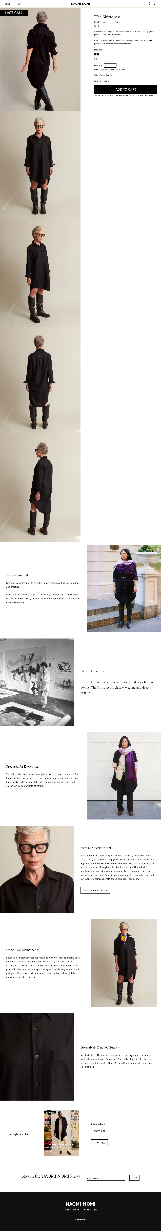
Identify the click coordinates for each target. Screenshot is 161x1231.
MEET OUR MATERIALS (95, 890)
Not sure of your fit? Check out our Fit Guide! (109, 70)
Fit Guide (87, 1210)
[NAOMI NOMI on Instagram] (154, 4)
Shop (7, 3)
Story (18, 3)
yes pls (134, 1178)
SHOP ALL (99, 1142)
